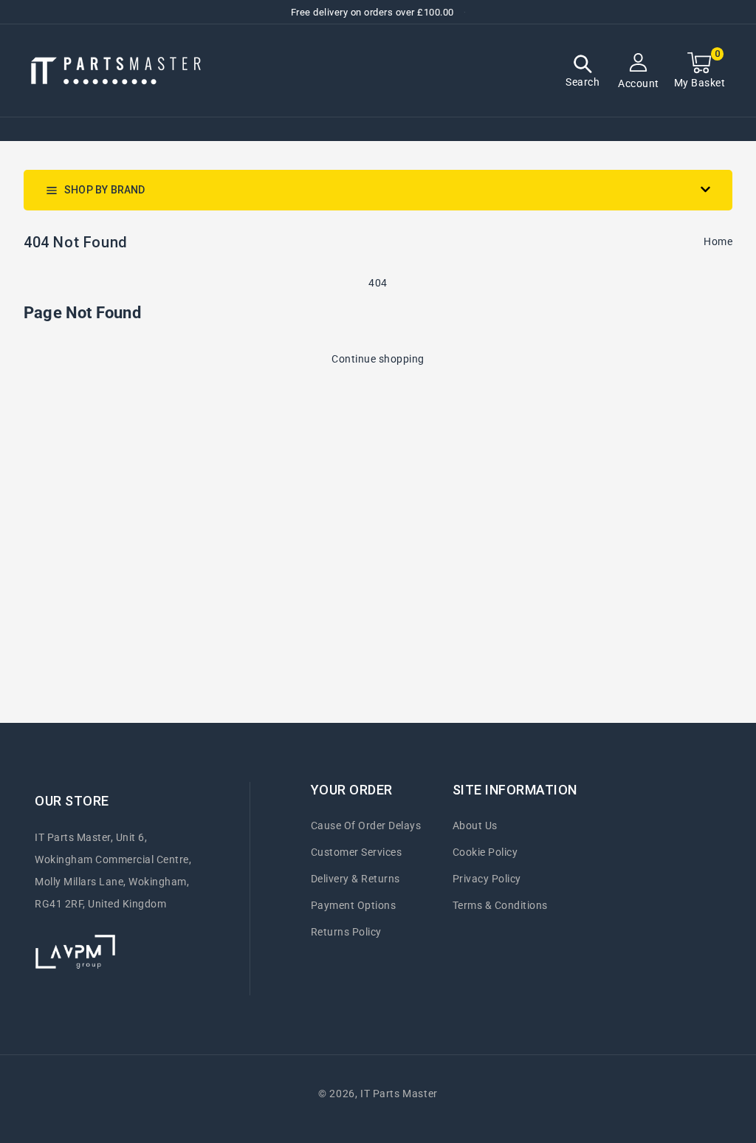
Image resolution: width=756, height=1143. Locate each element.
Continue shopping (378, 359)
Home (718, 241)
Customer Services (356, 852)
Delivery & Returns (355, 879)
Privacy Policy (487, 879)
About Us (475, 825)
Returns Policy (346, 932)
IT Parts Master (399, 1093)
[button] (582, 73)
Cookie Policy (485, 852)
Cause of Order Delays (366, 825)
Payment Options (353, 905)
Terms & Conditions (500, 905)
